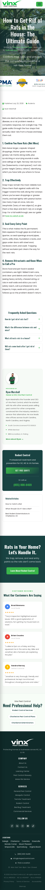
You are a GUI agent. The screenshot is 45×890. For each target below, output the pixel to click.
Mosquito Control (22, 795)
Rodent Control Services (22, 710)
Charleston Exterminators (22, 723)
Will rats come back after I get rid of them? (19, 348)
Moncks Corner (11, 844)
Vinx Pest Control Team (22, 47)
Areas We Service (22, 779)
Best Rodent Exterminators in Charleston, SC (18, 515)
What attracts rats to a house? (17, 338)
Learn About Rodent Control (22, 570)
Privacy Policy (9, 881)
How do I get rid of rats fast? (16, 319)
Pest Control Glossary (22, 775)
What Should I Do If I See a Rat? (19, 509)
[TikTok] (33, 826)
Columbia (26, 841)
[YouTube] (28, 826)
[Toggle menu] (39, 4)
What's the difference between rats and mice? (20, 329)
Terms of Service (23, 881)
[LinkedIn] (17, 826)
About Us (22, 763)
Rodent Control (22, 803)
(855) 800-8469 (22, 485)
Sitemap (22, 886)
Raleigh (5, 841)
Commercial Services (23, 811)
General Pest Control (22, 791)
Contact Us (22, 767)
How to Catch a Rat (14, 504)
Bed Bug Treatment (22, 807)
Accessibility (36, 881)
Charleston (15, 841)
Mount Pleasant (25, 844)
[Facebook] (12, 826)
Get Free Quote (22, 470)
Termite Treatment (22, 799)
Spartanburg (22, 847)
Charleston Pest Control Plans (22, 716)
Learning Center (22, 771)
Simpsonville (10, 847)
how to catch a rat (14, 215)
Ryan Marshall (12, 50)
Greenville (36, 841)
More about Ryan (13, 439)
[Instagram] (22, 826)
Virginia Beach (35, 847)
